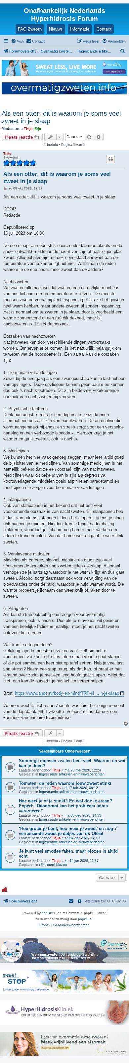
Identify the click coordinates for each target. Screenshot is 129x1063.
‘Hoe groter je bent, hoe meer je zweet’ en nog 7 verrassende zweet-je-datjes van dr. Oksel (68, 831)
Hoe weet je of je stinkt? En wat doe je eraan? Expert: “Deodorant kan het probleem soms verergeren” (65, 805)
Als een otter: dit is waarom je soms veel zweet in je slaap (61, 117)
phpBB (47, 913)
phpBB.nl (85, 919)
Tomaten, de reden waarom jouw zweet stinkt (65, 783)
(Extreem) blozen (53, 865)
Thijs (28, 129)
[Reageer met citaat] (110, 159)
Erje (37, 129)
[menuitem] (17, 41)
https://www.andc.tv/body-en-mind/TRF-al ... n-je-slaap (67, 693)
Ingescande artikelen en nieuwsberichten (72, 774)
